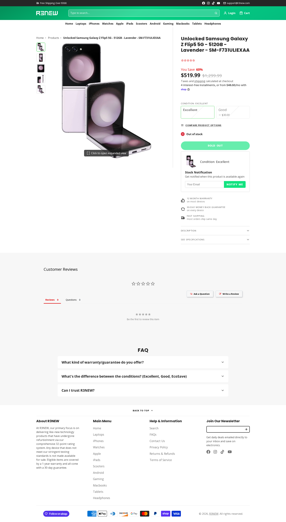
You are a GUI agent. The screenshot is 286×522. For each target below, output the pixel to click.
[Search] (216, 13)
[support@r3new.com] (236, 3)
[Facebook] (203, 3)
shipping (199, 81)
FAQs (153, 434)
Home (69, 23)
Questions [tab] (71, 299)
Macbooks (183, 23)
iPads (129, 23)
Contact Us (157, 441)
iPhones (94, 23)
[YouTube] (218, 3)
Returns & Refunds (162, 454)
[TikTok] (213, 3)
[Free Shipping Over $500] (51, 3)
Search (154, 428)
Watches (107, 23)
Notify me (235, 184)
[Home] (47, 13)
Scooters (141, 23)
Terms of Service (161, 460)
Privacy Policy (159, 447)
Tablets (197, 23)
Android (155, 23)
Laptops (81, 23)
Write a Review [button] (231, 293)
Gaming (168, 23)
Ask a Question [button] (202, 293)
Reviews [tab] (50, 299)
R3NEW (213, 514)
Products (53, 38)
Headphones (212, 23)
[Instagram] (208, 3)
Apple (119, 23)
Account (230, 13)
